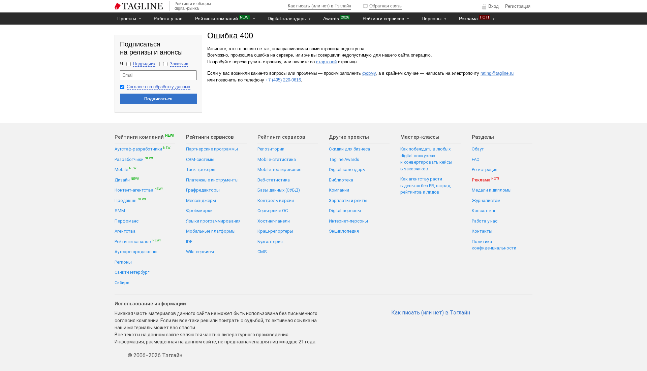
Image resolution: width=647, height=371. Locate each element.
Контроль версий (275, 200)
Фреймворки (199, 210)
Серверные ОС (272, 210)
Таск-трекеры (200, 169)
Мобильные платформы (211, 231)
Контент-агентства (139, 190)
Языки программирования (213, 221)
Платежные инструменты (212, 179)
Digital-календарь (287, 18)
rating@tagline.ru (497, 73)
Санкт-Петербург (132, 272)
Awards (336, 18)
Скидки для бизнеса (349, 148)
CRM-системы (200, 159)
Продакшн (130, 200)
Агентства (125, 231)
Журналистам (486, 200)
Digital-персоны (345, 210)
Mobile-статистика (276, 159)
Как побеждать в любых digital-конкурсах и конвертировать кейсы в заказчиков (426, 158)
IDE (189, 241)
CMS (262, 251)
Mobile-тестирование (279, 169)
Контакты (129, 30)
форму (369, 73)
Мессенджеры (201, 200)
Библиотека (341, 179)
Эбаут (478, 148)
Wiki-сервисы (200, 251)
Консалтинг (484, 210)
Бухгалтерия (270, 241)
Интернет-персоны (348, 221)
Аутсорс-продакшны (136, 251)
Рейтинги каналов (138, 241)
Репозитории (270, 148)
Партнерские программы (212, 148)
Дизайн (127, 179)
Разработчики (134, 159)
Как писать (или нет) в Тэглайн (319, 5)
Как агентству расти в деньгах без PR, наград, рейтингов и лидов (425, 185)
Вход (493, 6)
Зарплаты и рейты (348, 200)
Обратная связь (385, 5)
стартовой (326, 61)
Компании (339, 190)
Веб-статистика (273, 179)
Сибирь (122, 282)
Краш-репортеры (275, 231)
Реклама (474, 18)
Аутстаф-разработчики (143, 148)
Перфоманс (126, 221)
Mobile (126, 169)
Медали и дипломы (492, 190)
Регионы (123, 262)
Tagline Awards (344, 159)
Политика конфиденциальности (494, 245)
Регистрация (517, 6)
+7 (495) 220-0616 (283, 79)
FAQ (476, 159)
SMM (120, 210)
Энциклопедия (344, 231)
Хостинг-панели (273, 221)
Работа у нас (168, 18)
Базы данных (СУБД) (278, 190)
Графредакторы (203, 190)
